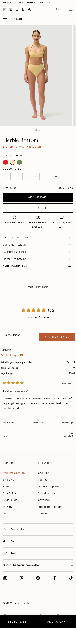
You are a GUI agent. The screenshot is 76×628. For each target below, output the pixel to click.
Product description (15, 237)
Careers (43, 513)
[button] (70, 9)
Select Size (18, 621)
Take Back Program (49, 506)
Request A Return (14, 473)
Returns (8, 486)
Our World (45, 463)
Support (8, 463)
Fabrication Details (15, 252)
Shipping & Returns (15, 266)
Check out (38, 208)
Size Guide (9, 493)
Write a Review (61, 338)
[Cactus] (19, 162)
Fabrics (42, 479)
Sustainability (46, 493)
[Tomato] (5, 162)
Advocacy (44, 500)
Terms (6, 513)
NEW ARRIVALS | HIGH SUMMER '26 (27, 2)
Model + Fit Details (14, 259)
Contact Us (17, 529)
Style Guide (65, 187)
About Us (43, 473)
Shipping (8, 479)
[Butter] (12, 162)
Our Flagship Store (49, 486)
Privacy (7, 506)
